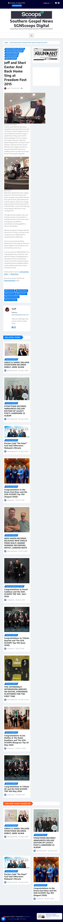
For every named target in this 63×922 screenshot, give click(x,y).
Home (6, 42)
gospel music (22, 293)
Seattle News (13, 919)
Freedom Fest (10, 293)
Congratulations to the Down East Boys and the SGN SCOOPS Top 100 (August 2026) (15, 493)
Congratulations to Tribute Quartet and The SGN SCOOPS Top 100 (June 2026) (16, 641)
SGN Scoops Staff (12, 370)
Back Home (14, 274)
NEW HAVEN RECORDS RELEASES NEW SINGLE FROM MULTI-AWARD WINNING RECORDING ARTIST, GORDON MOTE (15, 543)
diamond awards (22, 290)
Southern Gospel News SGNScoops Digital (31, 23)
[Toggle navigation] (31, 35)
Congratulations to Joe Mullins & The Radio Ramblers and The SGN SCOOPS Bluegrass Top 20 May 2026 (16, 740)
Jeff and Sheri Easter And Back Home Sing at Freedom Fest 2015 (28, 42)
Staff (8, 88)
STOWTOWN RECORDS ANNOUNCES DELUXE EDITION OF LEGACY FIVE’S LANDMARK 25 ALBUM (15, 411)
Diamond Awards (9, 280)
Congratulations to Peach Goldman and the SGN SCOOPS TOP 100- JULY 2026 (16, 593)
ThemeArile (22, 919)
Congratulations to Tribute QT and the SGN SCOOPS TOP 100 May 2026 (16, 788)
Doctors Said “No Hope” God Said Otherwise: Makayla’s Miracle (15, 445)
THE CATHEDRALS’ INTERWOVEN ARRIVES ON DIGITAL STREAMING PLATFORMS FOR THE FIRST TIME (16, 691)
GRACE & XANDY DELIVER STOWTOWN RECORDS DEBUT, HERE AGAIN (16, 364)
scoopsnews (10, 500)
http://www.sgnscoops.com (20, 315)
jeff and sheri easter (12, 296)
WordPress (26, 916)
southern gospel (11, 299)
